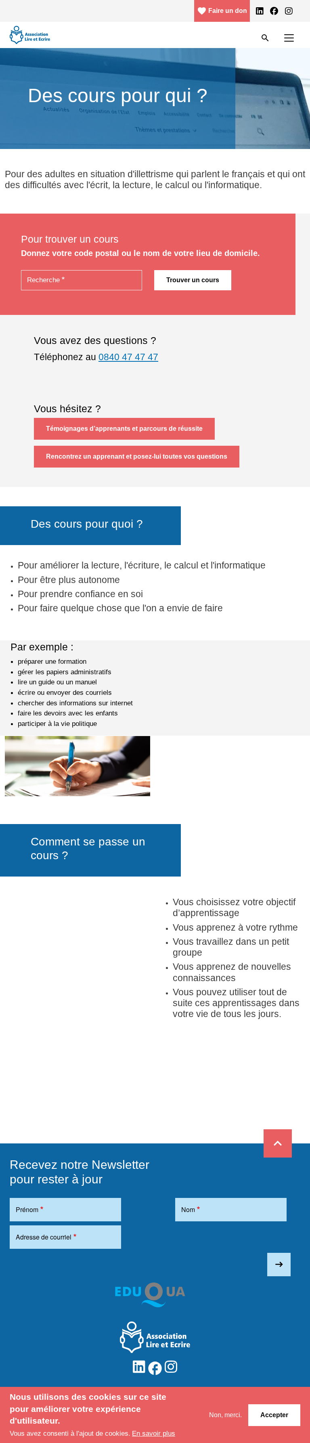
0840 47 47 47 (128, 357)
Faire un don (222, 11)
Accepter (274, 1415)
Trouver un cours (192, 280)
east (279, 1264)
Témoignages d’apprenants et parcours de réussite (124, 428)
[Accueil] (30, 35)
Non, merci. (225, 1415)
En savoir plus (153, 1433)
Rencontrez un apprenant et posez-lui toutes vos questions (136, 456)
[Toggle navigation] (289, 38)
